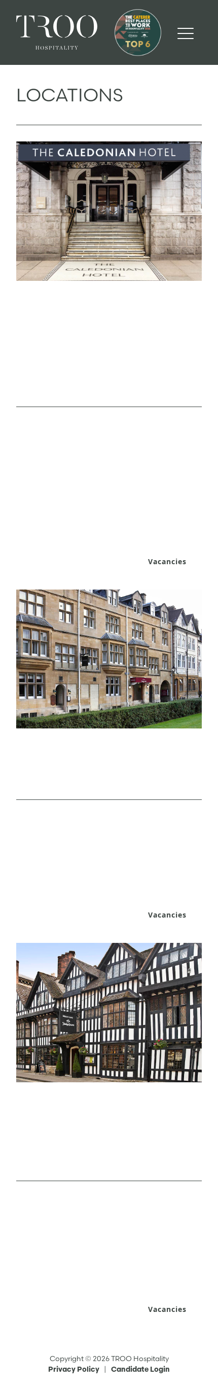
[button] (185, 32)
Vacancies (167, 561)
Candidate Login (140, 1369)
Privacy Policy (73, 1369)
